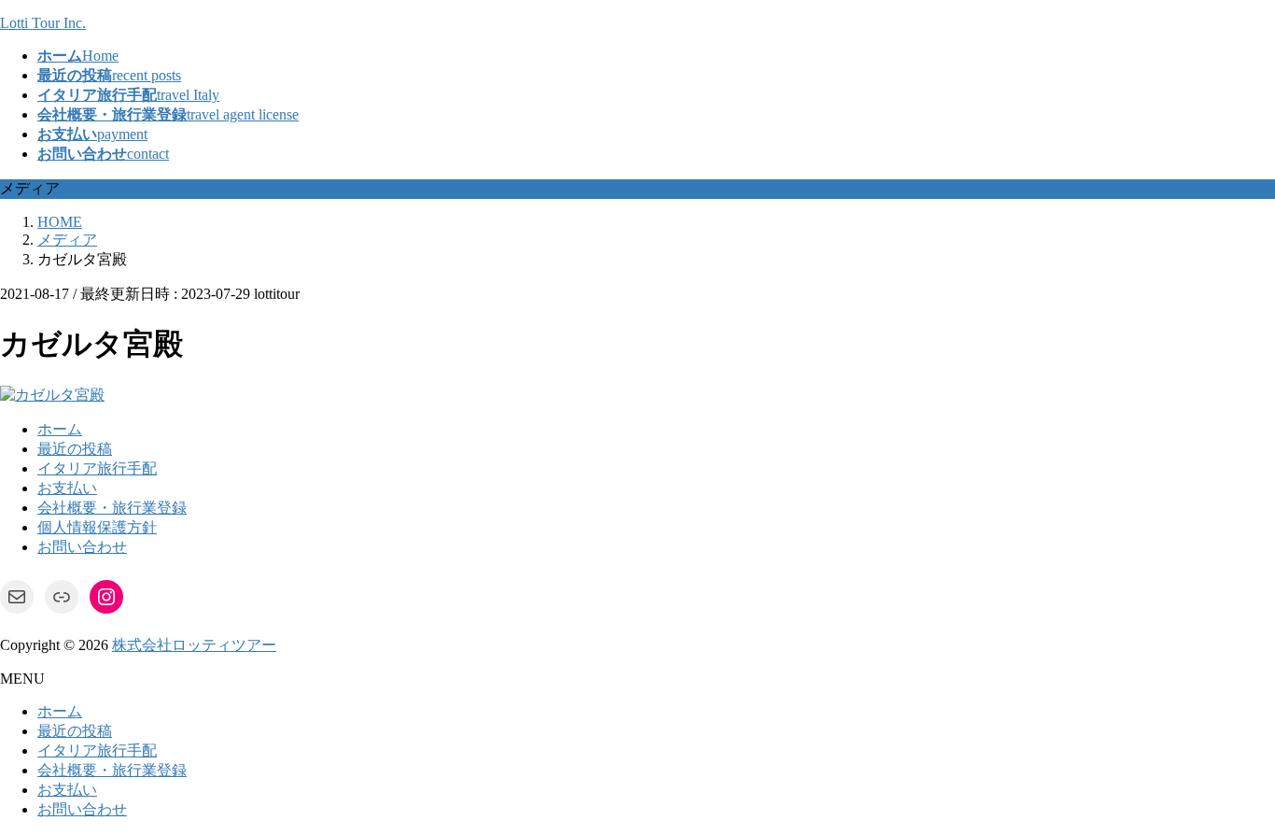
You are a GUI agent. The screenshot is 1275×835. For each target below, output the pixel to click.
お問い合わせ (82, 547)
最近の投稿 (74, 449)
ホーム (59, 429)
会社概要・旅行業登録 (112, 508)
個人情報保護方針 (97, 527)
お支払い (67, 488)
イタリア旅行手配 (97, 468)
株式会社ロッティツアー (194, 645)
